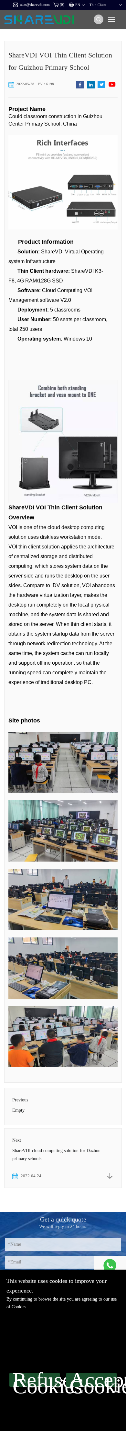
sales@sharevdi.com (35, 4)
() (62, 4)
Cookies (19, 1306)
